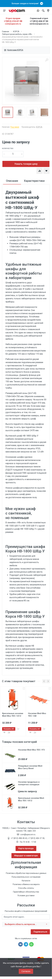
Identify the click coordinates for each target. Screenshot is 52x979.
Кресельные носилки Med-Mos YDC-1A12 (31, 799)
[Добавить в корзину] (18, 729)
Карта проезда (26, 848)
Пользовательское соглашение (25, 877)
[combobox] (26, 924)
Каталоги (26, 880)
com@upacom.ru (13, 24)
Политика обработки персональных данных (26, 873)
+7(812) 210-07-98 (13, 21)
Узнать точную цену (26, 163)
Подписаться (40, 931)
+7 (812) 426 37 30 (39, 21)
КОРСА (16, 31)
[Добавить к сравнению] (9, 732)
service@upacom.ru (39, 24)
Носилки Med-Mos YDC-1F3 (31, 750)
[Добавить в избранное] (4, 732)
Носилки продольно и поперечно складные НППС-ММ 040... (28, 784)
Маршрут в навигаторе (26, 855)
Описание (12, 180)
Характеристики (34, 180)
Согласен (26, 971)
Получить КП (8, 729)
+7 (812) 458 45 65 (19, 838)
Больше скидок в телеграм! (26, 3)
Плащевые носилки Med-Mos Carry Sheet (30, 767)
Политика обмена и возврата (26, 884)
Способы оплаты (26, 888)
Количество (7, 148)
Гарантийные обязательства (26, 892)
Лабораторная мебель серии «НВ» (17, 34)
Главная (5, 31)
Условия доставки (25, 895)
